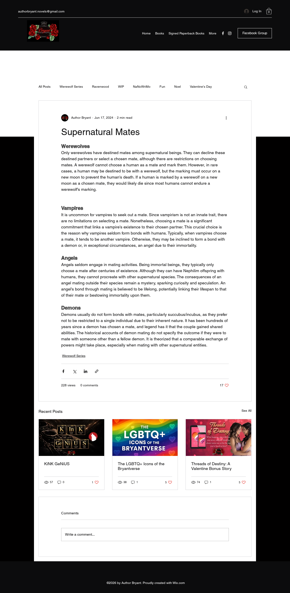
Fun (162, 86)
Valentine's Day (201, 86)
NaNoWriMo (141, 86)
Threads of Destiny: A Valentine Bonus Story (211, 466)
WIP (121, 86)
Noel (177, 86)
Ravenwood (100, 86)
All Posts (45, 86)
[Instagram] (229, 33)
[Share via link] (96, 371)
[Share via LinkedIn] (85, 371)
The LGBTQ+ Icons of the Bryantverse (141, 466)
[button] (269, 11)
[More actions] (226, 118)
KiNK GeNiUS (57, 463)
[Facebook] (223, 33)
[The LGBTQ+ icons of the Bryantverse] (145, 437)
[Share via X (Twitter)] (74, 371)
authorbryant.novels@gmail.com (41, 11)
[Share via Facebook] (63, 371)
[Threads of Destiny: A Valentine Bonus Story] (218, 437)
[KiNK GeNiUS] (71, 437)
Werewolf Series (71, 86)
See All (246, 410)
